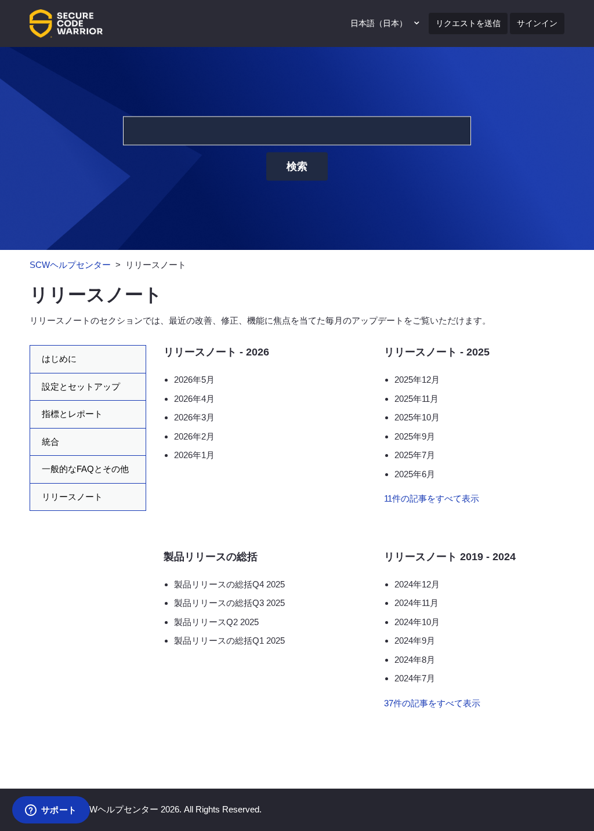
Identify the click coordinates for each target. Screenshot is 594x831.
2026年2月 (194, 436)
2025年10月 (417, 417)
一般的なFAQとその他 (85, 469)
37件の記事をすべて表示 (432, 703)
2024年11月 (416, 603)
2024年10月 (417, 622)
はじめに (59, 359)
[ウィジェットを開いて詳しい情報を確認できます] (51, 810)
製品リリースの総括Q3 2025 (229, 603)
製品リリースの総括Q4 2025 (229, 584)
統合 (50, 442)
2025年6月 (414, 474)
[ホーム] (66, 22)
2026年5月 (194, 379)
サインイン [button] (537, 23)
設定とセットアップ (81, 386)
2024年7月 (414, 678)
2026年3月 (194, 417)
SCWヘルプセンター (70, 265)
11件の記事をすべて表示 (431, 498)
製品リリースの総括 (211, 557)
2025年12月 (417, 379)
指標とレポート (72, 414)
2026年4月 (194, 399)
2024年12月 (417, 584)
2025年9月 (414, 436)
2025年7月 (414, 455)
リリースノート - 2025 (437, 352)
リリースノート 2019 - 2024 (450, 557)
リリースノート (72, 497)
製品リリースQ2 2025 (216, 622)
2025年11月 (416, 399)
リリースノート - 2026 (216, 352)
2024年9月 (414, 640)
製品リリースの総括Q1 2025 (229, 640)
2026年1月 (194, 455)
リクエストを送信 (468, 23)
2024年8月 (414, 660)
